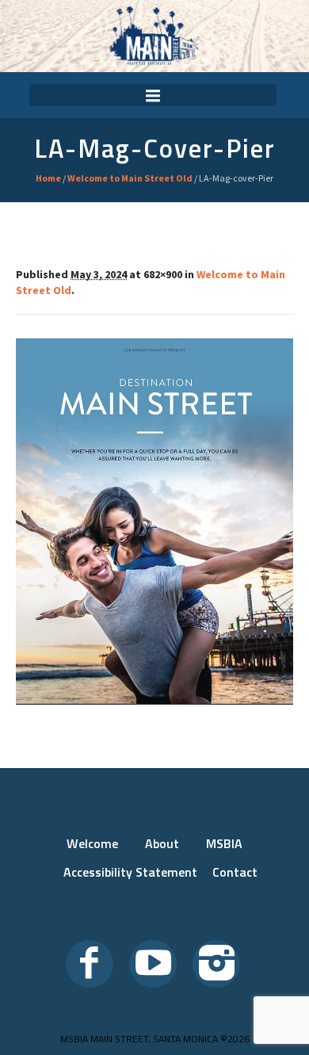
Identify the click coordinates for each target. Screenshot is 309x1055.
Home (48, 178)
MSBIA (224, 843)
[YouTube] (153, 964)
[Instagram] (216, 964)
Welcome (92, 843)
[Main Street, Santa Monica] (154, 36)
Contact (235, 872)
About (162, 843)
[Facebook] (89, 964)
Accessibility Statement (130, 872)
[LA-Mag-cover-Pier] (154, 521)
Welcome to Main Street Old (130, 178)
